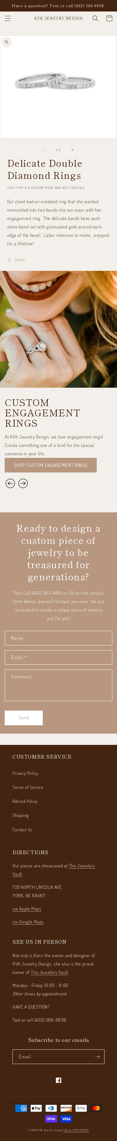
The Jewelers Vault (49, 972)
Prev (11, 483)
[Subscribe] (97, 1056)
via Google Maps (28, 922)
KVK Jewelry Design (50, 1130)
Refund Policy (25, 801)
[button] (8, 18)
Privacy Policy (25, 773)
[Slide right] (72, 150)
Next (23, 483)
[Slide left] (45, 150)
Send (24, 718)
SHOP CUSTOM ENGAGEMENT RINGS (50, 465)
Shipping (20, 815)
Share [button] (19, 259)
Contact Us (22, 829)
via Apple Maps (26, 909)
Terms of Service (27, 787)
